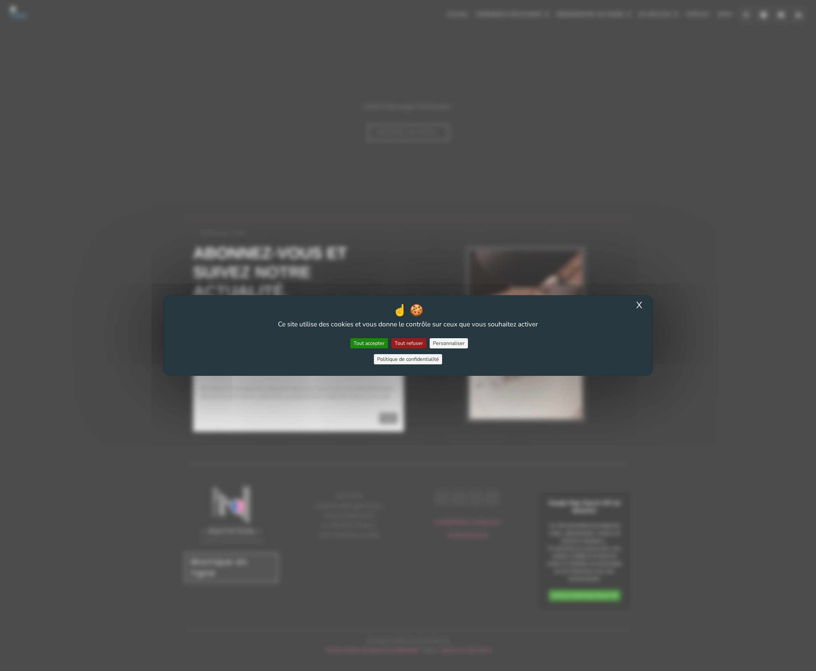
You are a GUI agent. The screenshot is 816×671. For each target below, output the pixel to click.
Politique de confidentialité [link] (408, 359)
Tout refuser (409, 343)
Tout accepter (369, 343)
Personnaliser (449, 343)
